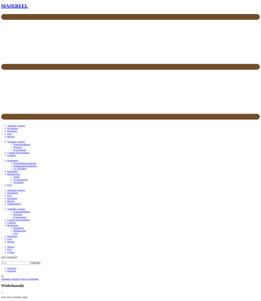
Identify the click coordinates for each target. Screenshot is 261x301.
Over (9, 134)
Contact (11, 252)
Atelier (16, 177)
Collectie (11, 155)
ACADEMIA (20, 168)
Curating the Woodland (18, 152)
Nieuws (11, 247)
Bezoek (10, 136)
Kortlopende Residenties (25, 166)
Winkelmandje (14, 204)
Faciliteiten (18, 182)
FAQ (9, 185)
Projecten (17, 147)
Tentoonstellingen (21, 144)
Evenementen (19, 150)
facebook (11, 271)
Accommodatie (20, 179)
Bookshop (12, 131)
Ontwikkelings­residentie (24, 163)
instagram (11, 268)
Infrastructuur (13, 174)
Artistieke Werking (10, 279)
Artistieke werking (16, 125)
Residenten (12, 171)
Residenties (12, 128)
